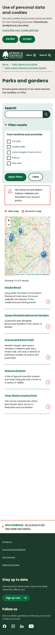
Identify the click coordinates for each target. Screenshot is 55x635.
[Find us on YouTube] (31, 627)
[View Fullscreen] (8, 231)
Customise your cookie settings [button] (20, 30)
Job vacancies (8, 557)
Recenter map (33, 211)
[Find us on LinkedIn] (23, 627)
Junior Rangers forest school (26, 152)
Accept (27, 39)
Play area (16, 163)
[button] (43, 255)
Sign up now (13, 598)
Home (5, 64)
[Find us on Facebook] (5, 627)
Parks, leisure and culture (24, 64)
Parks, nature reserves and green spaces (25, 67)
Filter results (17, 125)
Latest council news (11, 565)
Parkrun (16, 157)
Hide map (13, 211)
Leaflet (21, 274)
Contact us (7, 542)
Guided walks (18, 146)
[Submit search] (46, 114)
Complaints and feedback (14, 549)
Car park (16, 141)
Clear (35, 177)
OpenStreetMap (33, 274)
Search (10, 108)
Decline (10, 39)
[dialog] (27, 24)
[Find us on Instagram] (14, 627)
